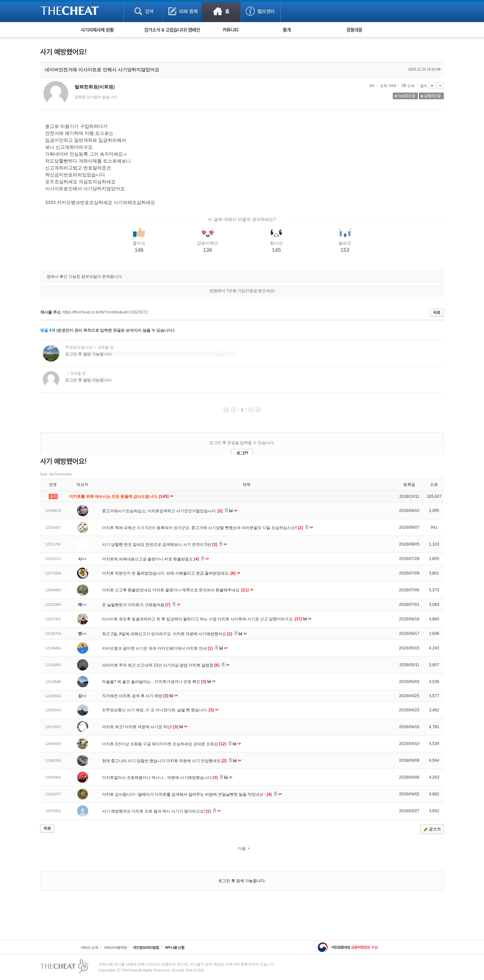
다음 (242, 848)
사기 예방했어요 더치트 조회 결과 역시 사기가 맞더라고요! (156, 811)
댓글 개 (47, 330)
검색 (143, 11)
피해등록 (182, 11)
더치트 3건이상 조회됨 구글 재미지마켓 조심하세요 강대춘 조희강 (164, 744)
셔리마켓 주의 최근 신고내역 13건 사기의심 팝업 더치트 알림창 (160, 665)
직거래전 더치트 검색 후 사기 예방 (135, 696)
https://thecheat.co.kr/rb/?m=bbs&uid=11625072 (105, 312)
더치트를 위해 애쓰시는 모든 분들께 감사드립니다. (119, 496)
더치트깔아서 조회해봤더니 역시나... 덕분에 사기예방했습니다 (160, 777)
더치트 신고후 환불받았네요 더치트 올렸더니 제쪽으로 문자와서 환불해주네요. (175, 590)
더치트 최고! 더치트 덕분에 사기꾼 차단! (140, 727)
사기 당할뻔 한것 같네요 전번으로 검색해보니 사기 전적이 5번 (159, 544)
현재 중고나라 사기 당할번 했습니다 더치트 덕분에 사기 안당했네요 (164, 760)
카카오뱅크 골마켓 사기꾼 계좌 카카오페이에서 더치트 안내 (157, 648)
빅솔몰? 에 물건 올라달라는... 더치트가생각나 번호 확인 (154, 681)
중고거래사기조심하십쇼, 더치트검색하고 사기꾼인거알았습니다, (162, 511)
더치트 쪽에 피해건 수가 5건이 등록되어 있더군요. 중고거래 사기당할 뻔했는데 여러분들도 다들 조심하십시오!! (202, 527)
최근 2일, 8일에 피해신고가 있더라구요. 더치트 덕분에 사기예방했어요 (167, 634)
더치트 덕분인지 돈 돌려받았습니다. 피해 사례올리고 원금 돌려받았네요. (168, 573)
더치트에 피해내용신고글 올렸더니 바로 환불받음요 (150, 559)
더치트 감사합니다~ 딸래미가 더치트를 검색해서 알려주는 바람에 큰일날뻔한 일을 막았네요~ (187, 794)
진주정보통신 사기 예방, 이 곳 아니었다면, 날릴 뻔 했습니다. (158, 710)
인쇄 (411, 86)
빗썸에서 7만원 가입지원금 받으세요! (242, 290)
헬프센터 (260, 11)
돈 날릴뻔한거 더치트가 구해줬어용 (136, 605)
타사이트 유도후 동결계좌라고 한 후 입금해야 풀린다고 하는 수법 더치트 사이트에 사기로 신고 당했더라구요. (202, 619)
